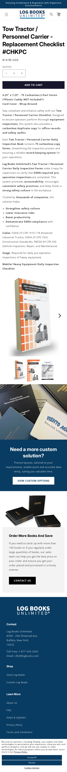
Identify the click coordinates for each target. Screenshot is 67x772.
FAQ (9, 710)
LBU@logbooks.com (27, 655)
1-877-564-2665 (28, 651)
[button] (6, 14)
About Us (12, 702)
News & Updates (16, 717)
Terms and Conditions (20, 732)
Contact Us (22, 580)
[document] (33, 315)
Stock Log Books (16, 674)
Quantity (7, 66)
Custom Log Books (17, 682)
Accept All (31, 757)
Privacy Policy (20, 751)
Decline (31, 762)
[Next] (59, 315)
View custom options (33, 480)
